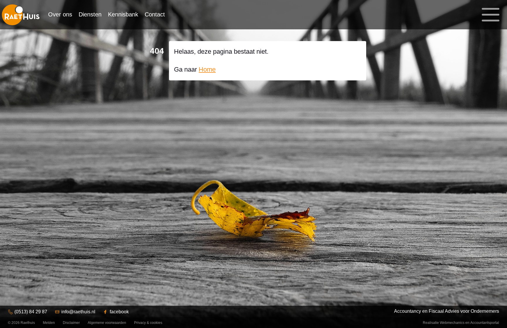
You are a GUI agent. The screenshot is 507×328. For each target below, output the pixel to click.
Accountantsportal (484, 323)
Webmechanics (452, 323)
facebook (119, 311)
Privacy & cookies (148, 323)
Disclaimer (71, 323)
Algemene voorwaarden (107, 323)
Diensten (90, 14)
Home (207, 69)
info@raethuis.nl (78, 311)
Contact (155, 14)
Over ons (60, 14)
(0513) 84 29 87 (30, 311)
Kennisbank (123, 14)
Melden (49, 323)
